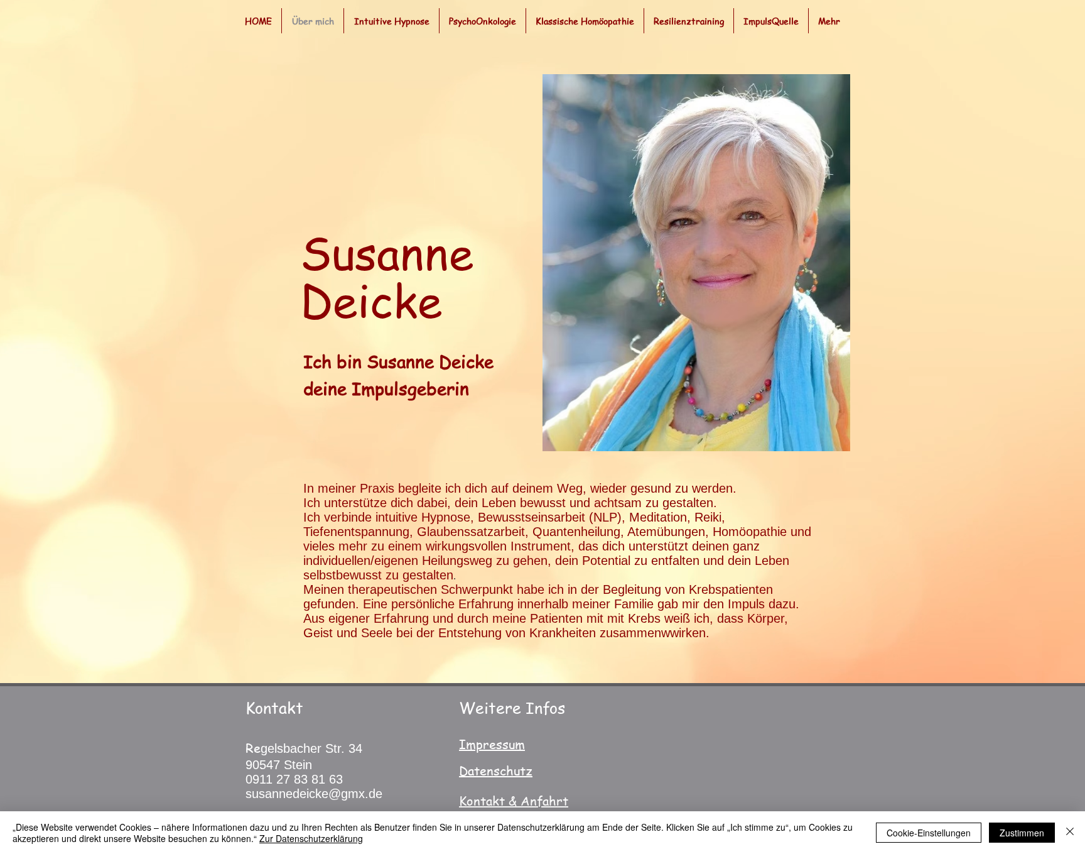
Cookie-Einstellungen (929, 832)
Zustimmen (1022, 832)
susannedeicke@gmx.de (314, 794)
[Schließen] (1069, 832)
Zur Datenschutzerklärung (311, 838)
